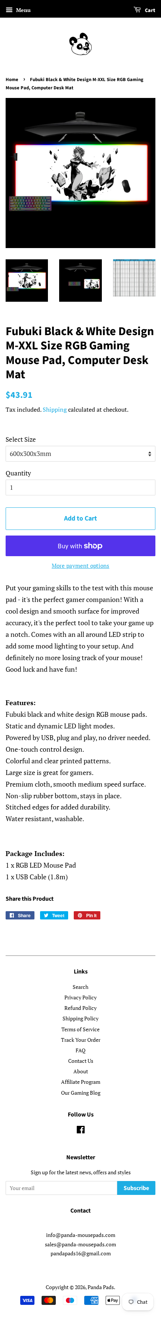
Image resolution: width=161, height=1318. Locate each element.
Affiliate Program (80, 1081)
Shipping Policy (80, 1018)
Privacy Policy (80, 997)
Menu (23, 10)
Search (80, 986)
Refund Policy (80, 1007)
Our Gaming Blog (80, 1092)
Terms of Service (80, 1029)
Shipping (55, 409)
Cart (149, 10)
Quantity (18, 473)
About (80, 1071)
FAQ (80, 1050)
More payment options (80, 565)
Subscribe (136, 1188)
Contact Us (80, 1060)
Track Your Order (80, 1039)
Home (12, 79)
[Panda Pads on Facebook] (80, 1130)
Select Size (21, 439)
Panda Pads (101, 1287)
